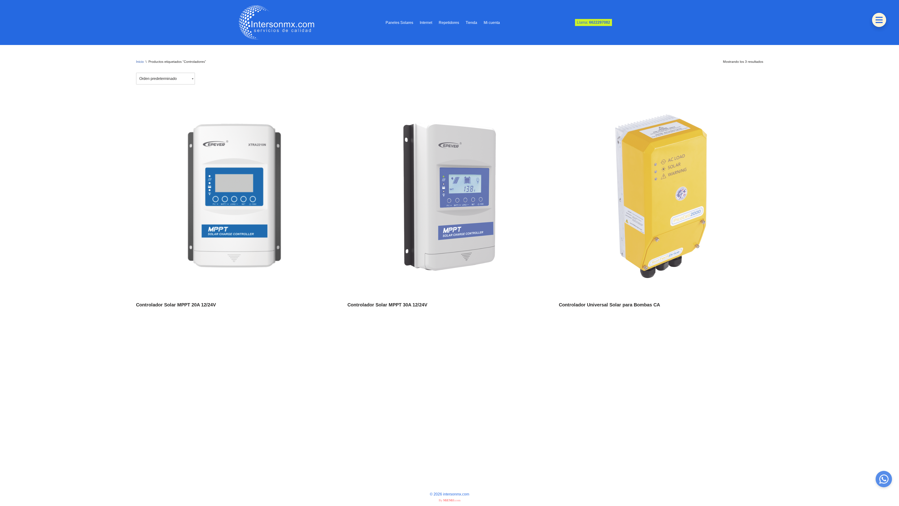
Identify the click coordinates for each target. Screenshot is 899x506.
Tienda (471, 23)
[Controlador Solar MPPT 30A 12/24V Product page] (449, 196)
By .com (450, 500)
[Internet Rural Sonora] (275, 22)
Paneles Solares (399, 23)
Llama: (593, 22)
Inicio (140, 61)
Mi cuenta (492, 23)
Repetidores (449, 23)
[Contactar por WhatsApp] (884, 479)
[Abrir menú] (879, 20)
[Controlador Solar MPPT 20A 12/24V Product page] (238, 196)
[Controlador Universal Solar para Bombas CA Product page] (661, 196)
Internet (426, 23)
